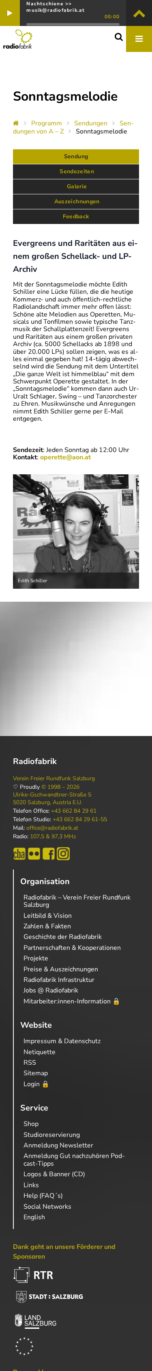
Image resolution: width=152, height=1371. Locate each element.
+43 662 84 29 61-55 (80, 819)
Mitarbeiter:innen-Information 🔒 (72, 1001)
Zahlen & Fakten (47, 926)
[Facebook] (48, 853)
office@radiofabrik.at (52, 828)
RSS (30, 1062)
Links (31, 1185)
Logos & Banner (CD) (54, 1174)
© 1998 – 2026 (60, 787)
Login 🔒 (36, 1084)
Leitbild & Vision (48, 915)
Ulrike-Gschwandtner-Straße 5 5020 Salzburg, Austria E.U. (52, 798)
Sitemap (36, 1073)
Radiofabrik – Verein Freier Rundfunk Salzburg (77, 901)
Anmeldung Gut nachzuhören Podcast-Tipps (74, 1159)
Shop (31, 1123)
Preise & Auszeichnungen (61, 969)
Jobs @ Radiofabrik (51, 990)
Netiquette (40, 1052)
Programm (46, 123)
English (34, 1217)
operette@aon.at (65, 457)
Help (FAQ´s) (43, 1195)
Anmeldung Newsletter (58, 1145)
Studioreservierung (52, 1134)
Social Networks (47, 1206)
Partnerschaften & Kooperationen (72, 947)
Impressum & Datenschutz (62, 1041)
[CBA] (19, 853)
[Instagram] (63, 853)
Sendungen (90, 123)
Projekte (36, 958)
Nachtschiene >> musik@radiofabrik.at (55, 6)
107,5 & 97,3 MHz (53, 836)
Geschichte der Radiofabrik (63, 936)
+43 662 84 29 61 (73, 811)
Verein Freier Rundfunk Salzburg (54, 778)
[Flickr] (34, 853)
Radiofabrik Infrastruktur (59, 979)
